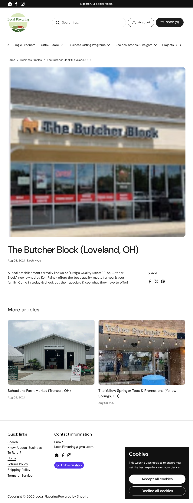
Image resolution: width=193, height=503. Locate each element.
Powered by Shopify (73, 496)
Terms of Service (20, 475)
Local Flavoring (47, 496)
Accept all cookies (157, 479)
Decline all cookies (157, 490)
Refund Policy (18, 464)
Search (13, 442)
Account (144, 22)
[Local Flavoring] (18, 22)
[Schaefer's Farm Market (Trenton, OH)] (51, 352)
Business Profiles (31, 60)
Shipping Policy (19, 470)
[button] (170, 22)
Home (11, 60)
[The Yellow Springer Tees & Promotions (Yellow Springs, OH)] (141, 352)
